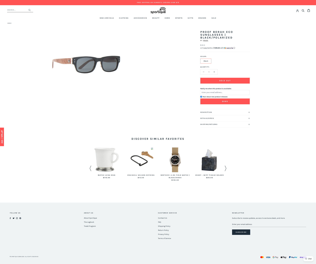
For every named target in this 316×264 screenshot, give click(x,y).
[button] (225, 48)
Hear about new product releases (215, 97)
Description (206, 112)
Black (206, 61)
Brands (202, 18)
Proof (205, 40)
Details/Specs (207, 118)
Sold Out (225, 81)
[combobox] (18, 10)
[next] (117, 67)
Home (167, 18)
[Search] (303, 10)
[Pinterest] (20, 218)
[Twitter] (13, 218)
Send (225, 101)
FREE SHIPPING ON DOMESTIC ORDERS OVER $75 (158, 2)
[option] (107, 163)
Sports (179, 18)
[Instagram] (17, 218)
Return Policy (163, 230)
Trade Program (90, 226)
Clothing (123, 18)
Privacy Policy (163, 234)
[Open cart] (308, 10)
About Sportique (90, 218)
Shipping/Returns (208, 124)
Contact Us (162, 218)
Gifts (190, 18)
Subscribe (241, 232)
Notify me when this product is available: (215, 88)
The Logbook (89, 222)
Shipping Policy (164, 226)
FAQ (159, 222)
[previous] (55, 67)
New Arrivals (107, 18)
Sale (214, 18)
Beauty (155, 18)
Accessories (140, 18)
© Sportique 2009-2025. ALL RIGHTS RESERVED (24, 256)
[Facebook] (10, 218)
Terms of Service (164, 238)
